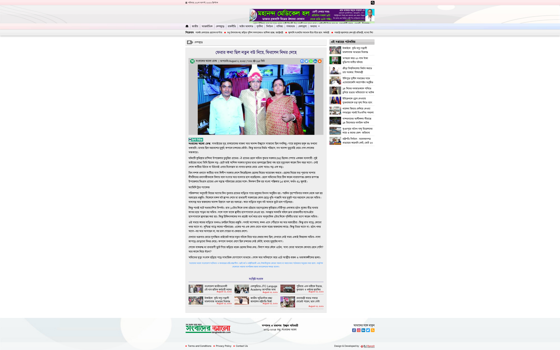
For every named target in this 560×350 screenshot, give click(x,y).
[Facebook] (302, 61)
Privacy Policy (223, 346)
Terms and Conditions (199, 346)
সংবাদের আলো (289, 329)
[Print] (320, 61)
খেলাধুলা (302, 26)
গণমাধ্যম (290, 26)
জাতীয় (195, 26)
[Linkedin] (315, 61)
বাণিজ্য (279, 26)
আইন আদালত (246, 26)
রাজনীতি (232, 26)
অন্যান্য (313, 26)
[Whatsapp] (311, 61)
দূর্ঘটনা (260, 26)
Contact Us (242, 346)
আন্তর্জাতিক (207, 26)
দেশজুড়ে (220, 26)
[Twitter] (306, 61)
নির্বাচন (269, 26)
